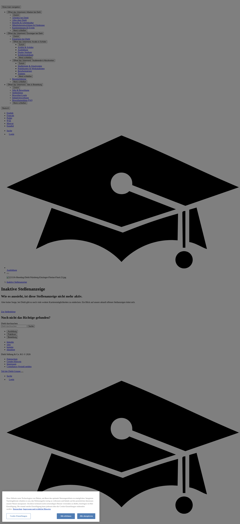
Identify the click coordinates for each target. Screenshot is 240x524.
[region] (50, 506)
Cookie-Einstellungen (18, 516)
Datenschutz (17, 509)
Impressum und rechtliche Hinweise (37, 509)
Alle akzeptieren (86, 516)
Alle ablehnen (65, 516)
